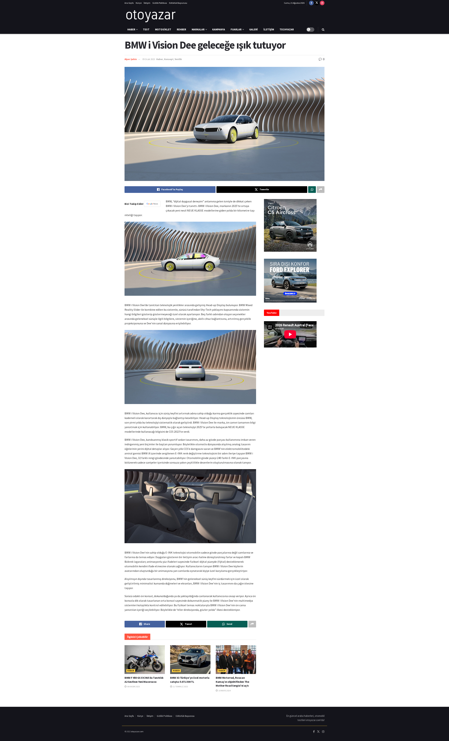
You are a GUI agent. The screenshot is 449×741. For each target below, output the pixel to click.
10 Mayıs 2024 (224, 690)
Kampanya (218, 29)
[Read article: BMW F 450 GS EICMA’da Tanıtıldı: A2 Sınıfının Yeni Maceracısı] (145, 659)
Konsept (168, 59)
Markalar (198, 29)
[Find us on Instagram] (322, 3)
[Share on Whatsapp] (312, 189)
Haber (131, 29)
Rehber (181, 29)
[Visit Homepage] (151, 16)
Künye (139, 3)
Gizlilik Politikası (159, 3)
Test (146, 29)
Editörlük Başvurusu (178, 3)
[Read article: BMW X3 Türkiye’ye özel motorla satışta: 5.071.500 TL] (190, 659)
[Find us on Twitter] (316, 3)
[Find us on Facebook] (311, 3)
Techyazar (287, 29)
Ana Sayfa (129, 3)
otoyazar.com (137, 731)
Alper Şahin (131, 59)
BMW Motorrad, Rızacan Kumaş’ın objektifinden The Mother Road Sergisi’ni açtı (232, 681)
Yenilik (178, 59)
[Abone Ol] (152, 204)
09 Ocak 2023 (148, 59)
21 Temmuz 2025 (180, 686)
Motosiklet (163, 29)
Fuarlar (236, 29)
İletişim (147, 3)
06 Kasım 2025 (133, 686)
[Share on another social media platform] (320, 189)
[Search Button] (323, 29)
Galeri (253, 29)
